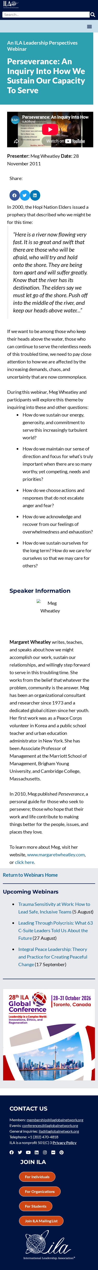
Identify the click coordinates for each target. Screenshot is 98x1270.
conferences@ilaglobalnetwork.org (50, 1125)
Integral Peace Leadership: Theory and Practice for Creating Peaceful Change (52, 956)
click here (24, 862)
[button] (89, 26)
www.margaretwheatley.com (56, 854)
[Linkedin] (36, 1152)
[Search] (93, 15)
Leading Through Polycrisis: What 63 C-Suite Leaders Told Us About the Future (55, 930)
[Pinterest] (61, 1152)
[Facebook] (12, 1152)
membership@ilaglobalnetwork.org (55, 1119)
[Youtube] (28, 1152)
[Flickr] (53, 1152)
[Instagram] (45, 1152)
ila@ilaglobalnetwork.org (59, 1131)
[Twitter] (20, 1152)
